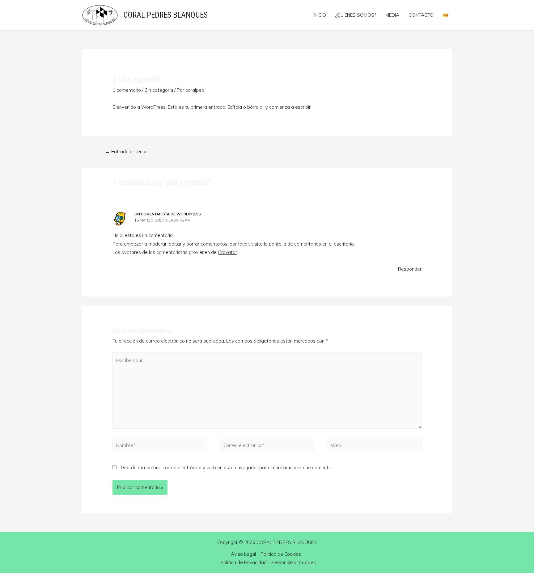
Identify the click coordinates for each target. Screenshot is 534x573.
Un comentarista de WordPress (167, 214)
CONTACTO (421, 15)
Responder (410, 269)
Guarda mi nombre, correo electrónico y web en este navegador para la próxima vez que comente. (226, 467)
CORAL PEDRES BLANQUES (165, 15)
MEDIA (392, 15)
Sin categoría (159, 90)
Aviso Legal (243, 554)
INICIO (319, 15)
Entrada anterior (126, 151)
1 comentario (126, 90)
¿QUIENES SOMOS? (355, 15)
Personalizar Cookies (293, 562)
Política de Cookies (281, 554)
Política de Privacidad (243, 562)
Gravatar (227, 252)
